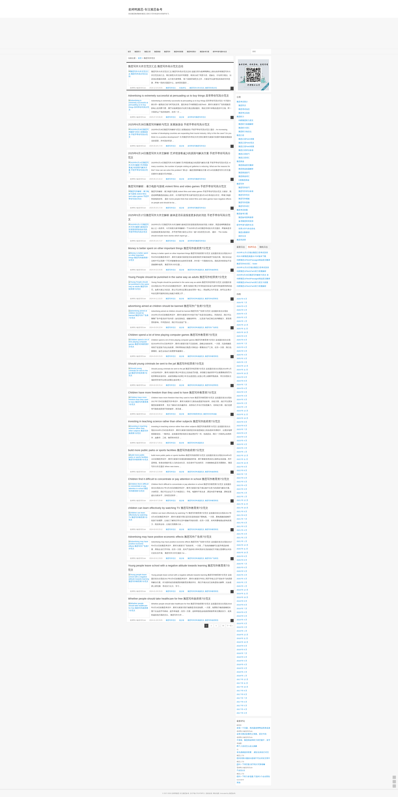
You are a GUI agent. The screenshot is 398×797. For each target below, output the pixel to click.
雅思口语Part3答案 (246, 146)
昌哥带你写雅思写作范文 (197, 117)
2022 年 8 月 (242, 470)
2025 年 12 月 (242, 325)
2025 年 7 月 (242, 344)
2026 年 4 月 (242, 314)
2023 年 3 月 (242, 444)
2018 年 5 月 (242, 661)
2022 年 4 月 (242, 485)
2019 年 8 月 (242, 605)
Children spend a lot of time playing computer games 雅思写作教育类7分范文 (172, 334)
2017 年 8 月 (242, 694)
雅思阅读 (157, 51)
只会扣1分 (241, 770)
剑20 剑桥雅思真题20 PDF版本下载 (251, 256)
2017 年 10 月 (242, 687)
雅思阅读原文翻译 (245, 165)
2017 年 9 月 (242, 691)
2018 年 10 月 (242, 642)
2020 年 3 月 (242, 579)
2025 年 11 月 (242, 329)
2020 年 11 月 (242, 549)
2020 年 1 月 (242, 586)
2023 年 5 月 (242, 437)
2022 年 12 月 (242, 455)
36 (223, 626)
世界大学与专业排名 (246, 229)
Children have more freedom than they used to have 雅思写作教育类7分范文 (172, 392)
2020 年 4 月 (242, 575)
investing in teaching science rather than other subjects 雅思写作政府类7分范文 (174, 421)
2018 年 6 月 (242, 657)
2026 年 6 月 (242, 306)
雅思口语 (147, 51)
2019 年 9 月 (242, 601)
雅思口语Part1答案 (246, 139)
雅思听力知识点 (245, 132)
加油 (238, 782)
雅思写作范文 (171, 88)
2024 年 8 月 (242, 381)
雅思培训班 (241, 240)
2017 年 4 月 (242, 709)
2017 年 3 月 (242, 713)
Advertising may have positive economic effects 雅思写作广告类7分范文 (170, 536)
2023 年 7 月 (242, 429)
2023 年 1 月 (242, 452)
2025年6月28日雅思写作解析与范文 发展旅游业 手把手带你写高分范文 (169, 124)
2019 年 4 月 (242, 620)
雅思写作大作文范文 (196, 88)
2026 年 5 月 (242, 310)
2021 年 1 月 (242, 541)
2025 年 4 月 (242, 355)
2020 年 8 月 (242, 560)
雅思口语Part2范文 (246, 143)
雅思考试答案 (178, 51)
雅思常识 (242, 105)
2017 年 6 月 (242, 702)
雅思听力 (138, 51)
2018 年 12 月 (242, 635)
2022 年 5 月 (242, 482)
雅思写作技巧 (244, 187)
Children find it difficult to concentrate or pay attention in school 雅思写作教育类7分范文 (178, 479)
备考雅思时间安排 (245, 221)
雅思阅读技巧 (244, 173)
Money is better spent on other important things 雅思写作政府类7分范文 (169, 248)
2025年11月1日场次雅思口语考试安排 (252, 252)
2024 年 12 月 (242, 366)
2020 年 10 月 (242, 553)
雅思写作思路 (244, 202)
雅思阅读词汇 (244, 176)
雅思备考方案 (204, 51)
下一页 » (230, 626)
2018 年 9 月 (242, 646)
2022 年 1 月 (242, 497)
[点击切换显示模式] (394, 777)
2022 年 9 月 (242, 467)
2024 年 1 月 (242, 407)
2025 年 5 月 (242, 351)
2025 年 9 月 (242, 336)
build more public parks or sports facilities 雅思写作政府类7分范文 (166, 450)
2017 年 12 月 (242, 679)
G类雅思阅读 (243, 180)
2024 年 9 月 (242, 377)
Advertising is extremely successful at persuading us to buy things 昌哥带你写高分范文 (178, 95)
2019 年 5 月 (242, 616)
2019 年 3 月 (242, 623)
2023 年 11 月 (242, 414)
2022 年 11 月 (242, 459)
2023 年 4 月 (242, 441)
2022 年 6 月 (242, 478)
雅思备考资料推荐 (245, 217)
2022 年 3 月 (242, 489)
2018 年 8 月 (242, 650)
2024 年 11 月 (242, 370)
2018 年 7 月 (242, 653)
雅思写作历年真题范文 (196, 270)
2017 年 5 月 (242, 706)
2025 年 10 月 (242, 332)
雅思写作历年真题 (210, 414)
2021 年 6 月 (242, 523)
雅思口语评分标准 (245, 150)
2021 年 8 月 (242, 515)
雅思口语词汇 (244, 158)
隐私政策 (209, 793)
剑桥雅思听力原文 (245, 120)
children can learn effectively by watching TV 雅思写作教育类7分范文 (168, 508)
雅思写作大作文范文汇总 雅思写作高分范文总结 (155, 66)
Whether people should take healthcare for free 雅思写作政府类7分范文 (169, 598)
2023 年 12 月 (242, 411)
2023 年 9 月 (242, 422)
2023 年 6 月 (242, 433)
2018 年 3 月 (242, 668)
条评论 (182, 88)
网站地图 (216, 793)
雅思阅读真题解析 (245, 169)
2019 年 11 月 (242, 594)
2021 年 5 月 (242, 526)
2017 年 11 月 (242, 683)
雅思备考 (232, 793)
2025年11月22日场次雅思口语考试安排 (253, 267)
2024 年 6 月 (242, 388)
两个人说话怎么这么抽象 (247, 746)
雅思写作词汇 (244, 206)
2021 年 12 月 (242, 500)
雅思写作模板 (244, 199)
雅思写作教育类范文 (195, 414)
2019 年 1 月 (242, 631)
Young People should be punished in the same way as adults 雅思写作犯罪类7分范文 (177, 277)
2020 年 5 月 (242, 571)
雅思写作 (167, 51)
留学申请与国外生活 (220, 51)
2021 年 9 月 (242, 511)
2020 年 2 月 (242, 582)
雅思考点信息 (244, 113)
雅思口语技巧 (244, 154)
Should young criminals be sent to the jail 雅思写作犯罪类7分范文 (166, 363)
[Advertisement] (199, 33)
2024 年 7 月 (242, 385)
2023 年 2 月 (242, 448)
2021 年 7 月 (242, 519)
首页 (129, 51)
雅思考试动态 (244, 109)
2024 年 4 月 (242, 396)
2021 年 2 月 (242, 538)
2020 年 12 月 (242, 545)
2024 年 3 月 (242, 399)
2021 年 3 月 (242, 534)
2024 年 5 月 (242, 392)
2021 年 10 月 (242, 508)
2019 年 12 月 (242, 590)
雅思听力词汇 (244, 128)
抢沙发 (181, 117)
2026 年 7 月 (242, 302)
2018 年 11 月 (242, 638)
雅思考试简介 (191, 51)
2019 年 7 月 (242, 608)
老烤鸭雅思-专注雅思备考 (145, 9)
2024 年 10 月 (242, 373)
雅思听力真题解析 (245, 124)
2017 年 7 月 (242, 698)
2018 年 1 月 (242, 676)
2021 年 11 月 (242, 504)
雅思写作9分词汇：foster (247, 264)
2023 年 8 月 (242, 426)
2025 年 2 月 (242, 362)
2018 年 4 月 (242, 664)
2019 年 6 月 (242, 612)
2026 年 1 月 (242, 321)
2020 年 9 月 (242, 556)
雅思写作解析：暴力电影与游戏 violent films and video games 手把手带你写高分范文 (177, 186)
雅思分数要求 (244, 232)
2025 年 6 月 (242, 347)
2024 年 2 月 (242, 403)
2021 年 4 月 (242, 530)
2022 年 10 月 (242, 463)
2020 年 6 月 (242, 567)
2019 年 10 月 (242, 597)
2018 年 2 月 (242, 672)
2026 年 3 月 (242, 317)
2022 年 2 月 (242, 493)
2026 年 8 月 (242, 299)
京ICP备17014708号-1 (197, 793)
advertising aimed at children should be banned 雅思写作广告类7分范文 (169, 306)
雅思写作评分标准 (245, 191)
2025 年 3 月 (242, 358)
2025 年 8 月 (242, 340)
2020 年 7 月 (242, 564)
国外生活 (242, 236)
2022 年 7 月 (242, 474)
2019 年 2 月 (242, 627)
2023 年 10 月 (242, 418)
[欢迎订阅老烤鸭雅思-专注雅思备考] (270, 2)
